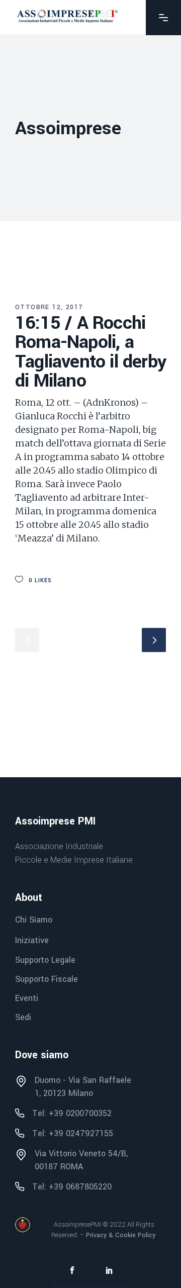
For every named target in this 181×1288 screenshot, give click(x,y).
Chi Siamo (33, 920)
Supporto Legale (45, 960)
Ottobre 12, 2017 (48, 307)
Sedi (23, 1017)
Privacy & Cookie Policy (120, 1235)
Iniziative (32, 941)
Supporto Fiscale (46, 979)
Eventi (26, 998)
